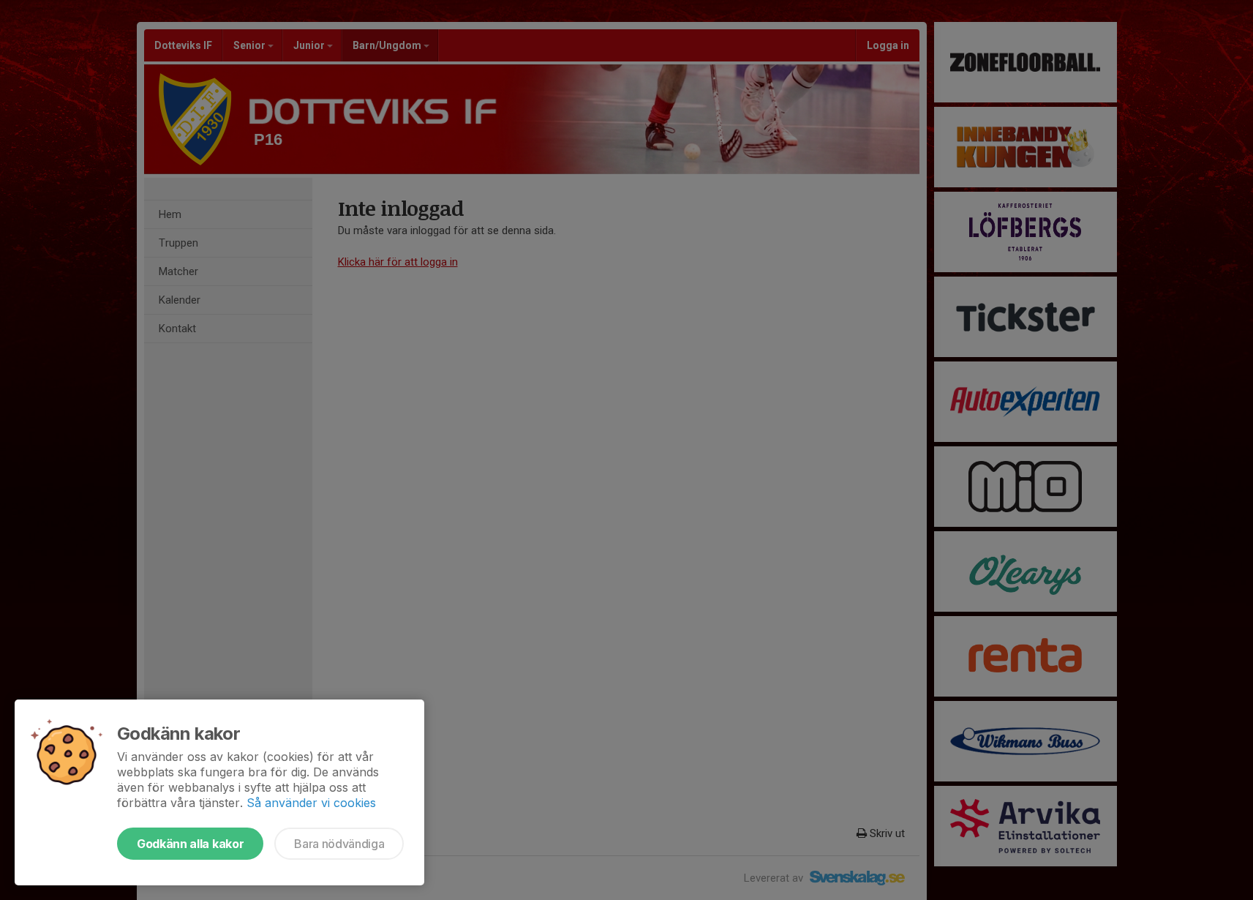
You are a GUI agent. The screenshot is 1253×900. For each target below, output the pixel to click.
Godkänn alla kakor (190, 843)
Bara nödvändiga (339, 843)
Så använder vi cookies (311, 802)
